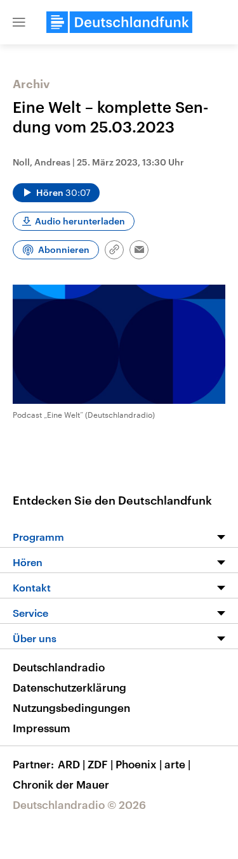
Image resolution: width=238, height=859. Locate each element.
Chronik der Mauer (61, 784)
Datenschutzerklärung (69, 687)
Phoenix (139, 764)
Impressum (41, 727)
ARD (71, 764)
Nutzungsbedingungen (71, 707)
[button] (19, 22)
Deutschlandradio (59, 667)
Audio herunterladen (80, 221)
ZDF (100, 764)
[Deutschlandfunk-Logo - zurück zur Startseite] (119, 22)
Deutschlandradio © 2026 (79, 804)
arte (177, 764)
